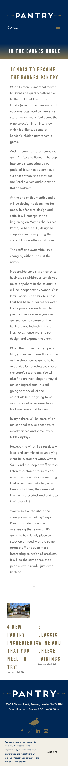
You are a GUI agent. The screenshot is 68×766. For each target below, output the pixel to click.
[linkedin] (38, 731)
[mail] (46, 731)
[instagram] (30, 731)
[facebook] (22, 731)
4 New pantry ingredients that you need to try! (19, 610)
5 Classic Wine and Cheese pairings (50, 610)
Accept (52, 752)
